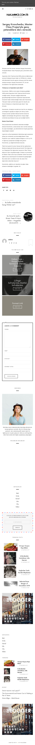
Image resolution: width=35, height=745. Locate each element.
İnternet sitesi (9, 366)
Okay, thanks (29, 3)
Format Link (17, 303)
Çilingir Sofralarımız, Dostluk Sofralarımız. (17, 283)
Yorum (6, 329)
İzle (17, 501)
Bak (17, 493)
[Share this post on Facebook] (3, 190)
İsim (6, 350)
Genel (17, 499)
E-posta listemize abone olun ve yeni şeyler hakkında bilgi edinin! (17, 516)
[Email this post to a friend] (13, 190)
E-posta (7, 358)
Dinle (17, 496)
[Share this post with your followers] (6, 190)
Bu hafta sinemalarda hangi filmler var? (17, 203)
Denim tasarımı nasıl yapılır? (11, 691)
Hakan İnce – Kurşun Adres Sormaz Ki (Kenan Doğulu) (17, 262)
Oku (9, 33)
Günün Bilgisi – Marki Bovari (10, 698)
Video (17, 507)
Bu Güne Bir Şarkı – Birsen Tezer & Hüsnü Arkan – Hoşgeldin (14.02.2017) (17, 219)
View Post (17, 269)
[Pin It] (10, 190)
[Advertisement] (17, 464)
